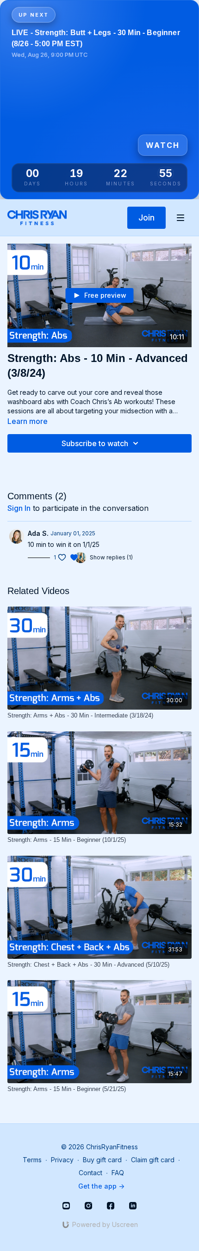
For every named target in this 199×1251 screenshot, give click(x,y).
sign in (19, 508)
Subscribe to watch (95, 443)
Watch (163, 145)
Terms (32, 1160)
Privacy (62, 1160)
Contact (90, 1173)
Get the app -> (101, 1186)
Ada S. (38, 533)
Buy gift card (102, 1160)
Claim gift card (152, 1160)
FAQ (118, 1173)
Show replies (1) (111, 557)
